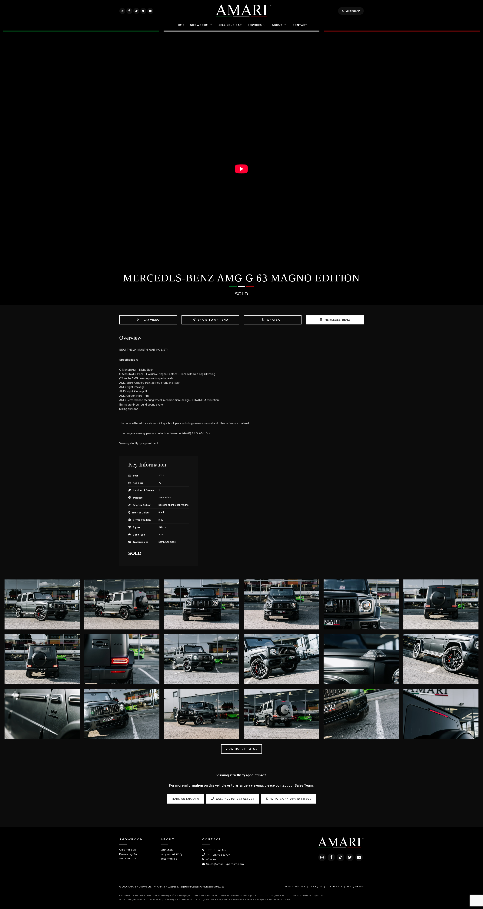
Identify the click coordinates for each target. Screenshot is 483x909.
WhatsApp (353, 11)
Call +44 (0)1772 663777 (234, 799)
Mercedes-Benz (337, 319)
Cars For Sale (128, 849)
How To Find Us (215, 849)
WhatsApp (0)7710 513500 (290, 799)
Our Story (167, 849)
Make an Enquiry (186, 799)
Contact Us (336, 886)
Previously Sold (129, 854)
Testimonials (169, 858)
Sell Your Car (127, 858)
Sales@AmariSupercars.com (225, 863)
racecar (359, 886)
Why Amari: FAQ (171, 854)
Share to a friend (212, 319)
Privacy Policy (317, 886)
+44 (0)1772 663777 (218, 854)
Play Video (150, 319)
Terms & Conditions (294, 886)
